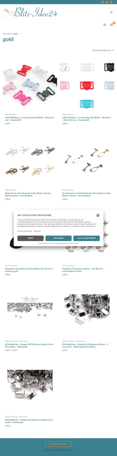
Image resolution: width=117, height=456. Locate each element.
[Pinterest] (111, 2)
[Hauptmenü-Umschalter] (111, 12)
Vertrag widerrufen (58, 444)
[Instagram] (106, 2)
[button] (105, 25)
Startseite (7, 34)
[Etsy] (115, 2)
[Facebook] (102, 2)
